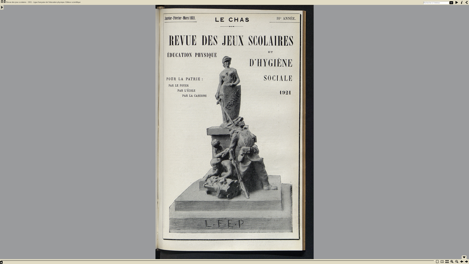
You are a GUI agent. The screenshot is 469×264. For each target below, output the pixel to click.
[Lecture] (456, 2)
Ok (451, 3)
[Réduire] (456, 261)
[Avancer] (466, 261)
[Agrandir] (451, 261)
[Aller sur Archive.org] (3, 2)
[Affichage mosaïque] (447, 261)
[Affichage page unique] (437, 261)
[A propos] (461, 2)
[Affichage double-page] (442, 261)
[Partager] (466, 2)
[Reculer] (461, 261)
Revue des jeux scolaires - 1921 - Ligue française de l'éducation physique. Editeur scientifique (43, 2)
